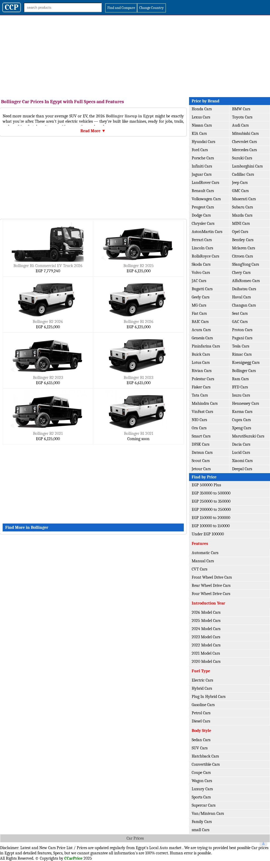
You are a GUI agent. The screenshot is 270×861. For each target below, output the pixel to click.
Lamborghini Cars (247, 166)
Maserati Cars (244, 199)
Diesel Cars (201, 721)
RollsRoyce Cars (205, 256)
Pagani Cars (242, 338)
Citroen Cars (242, 256)
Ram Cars (240, 379)
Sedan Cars (201, 740)
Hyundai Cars (203, 141)
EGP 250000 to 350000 (211, 501)
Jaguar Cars (201, 174)
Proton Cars (242, 329)
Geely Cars (200, 297)
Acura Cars (201, 329)
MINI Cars (241, 223)
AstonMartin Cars (207, 231)
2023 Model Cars (206, 637)
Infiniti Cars (202, 166)
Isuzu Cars (241, 395)
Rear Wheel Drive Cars (211, 585)
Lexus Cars (201, 117)
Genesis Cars (202, 338)
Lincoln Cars (202, 248)
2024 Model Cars (206, 628)
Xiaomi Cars (242, 460)
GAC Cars (240, 321)
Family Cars (202, 821)
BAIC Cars (200, 321)
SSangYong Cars (245, 264)
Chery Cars (241, 272)
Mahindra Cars (205, 403)
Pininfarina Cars (206, 346)
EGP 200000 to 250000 (211, 509)
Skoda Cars (201, 264)
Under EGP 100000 (208, 534)
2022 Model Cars (206, 645)
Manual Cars (203, 561)
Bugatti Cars (202, 289)
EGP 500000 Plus (206, 485)
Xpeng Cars (241, 428)
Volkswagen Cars (206, 199)
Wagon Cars (202, 780)
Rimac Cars (242, 354)
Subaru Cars (242, 207)
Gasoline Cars (203, 704)
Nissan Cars (202, 125)
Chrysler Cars (203, 223)
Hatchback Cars (205, 756)
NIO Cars (199, 419)
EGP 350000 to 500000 (211, 493)
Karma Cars (242, 411)
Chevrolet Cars (244, 141)
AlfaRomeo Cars (246, 280)
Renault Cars (203, 190)
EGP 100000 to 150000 (211, 526)
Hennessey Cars (245, 403)
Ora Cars (199, 428)
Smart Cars (201, 436)
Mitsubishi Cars (245, 133)
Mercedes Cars (244, 150)
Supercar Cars (203, 805)
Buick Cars (201, 354)
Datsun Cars (202, 452)
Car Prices (135, 838)
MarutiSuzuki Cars (248, 436)
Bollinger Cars (244, 370)
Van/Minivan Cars (208, 813)
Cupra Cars (241, 419)
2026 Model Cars (206, 612)
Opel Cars (240, 231)
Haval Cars (241, 297)
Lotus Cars (201, 362)
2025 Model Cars (206, 620)
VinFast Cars (202, 411)
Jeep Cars (240, 182)
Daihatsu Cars (244, 289)
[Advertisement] (135, 55)
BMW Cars (241, 109)
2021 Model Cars (206, 653)
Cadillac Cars (243, 174)
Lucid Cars (241, 452)
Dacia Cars (241, 444)
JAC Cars (199, 280)
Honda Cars (202, 109)
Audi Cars (240, 125)
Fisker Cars (201, 387)
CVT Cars (199, 569)
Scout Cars (201, 460)
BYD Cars (240, 387)
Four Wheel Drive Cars (211, 593)
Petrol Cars (201, 713)
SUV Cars (200, 748)
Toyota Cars (242, 117)
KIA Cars (199, 133)
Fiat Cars (199, 313)
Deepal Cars (242, 469)
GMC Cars (240, 190)
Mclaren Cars (243, 248)
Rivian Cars (201, 370)
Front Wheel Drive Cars (212, 577)
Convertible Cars (206, 764)
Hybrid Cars (202, 688)
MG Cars (199, 305)
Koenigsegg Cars (245, 362)
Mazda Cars (242, 215)
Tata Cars (200, 395)
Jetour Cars (201, 469)
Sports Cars (201, 797)
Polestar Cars (203, 379)
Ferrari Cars (202, 239)
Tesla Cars (240, 346)
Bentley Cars (242, 239)
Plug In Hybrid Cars (208, 696)
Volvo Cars (201, 272)
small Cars (200, 829)
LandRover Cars (205, 182)
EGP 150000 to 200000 (211, 517)
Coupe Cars (201, 772)
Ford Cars (200, 150)
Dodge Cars (201, 215)
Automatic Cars (205, 552)
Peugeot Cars (203, 207)
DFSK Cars (200, 444)
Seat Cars (240, 313)
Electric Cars (202, 680)
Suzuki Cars (242, 158)
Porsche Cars (203, 158)
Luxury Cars (202, 789)
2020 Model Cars (206, 661)
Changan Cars (244, 305)
